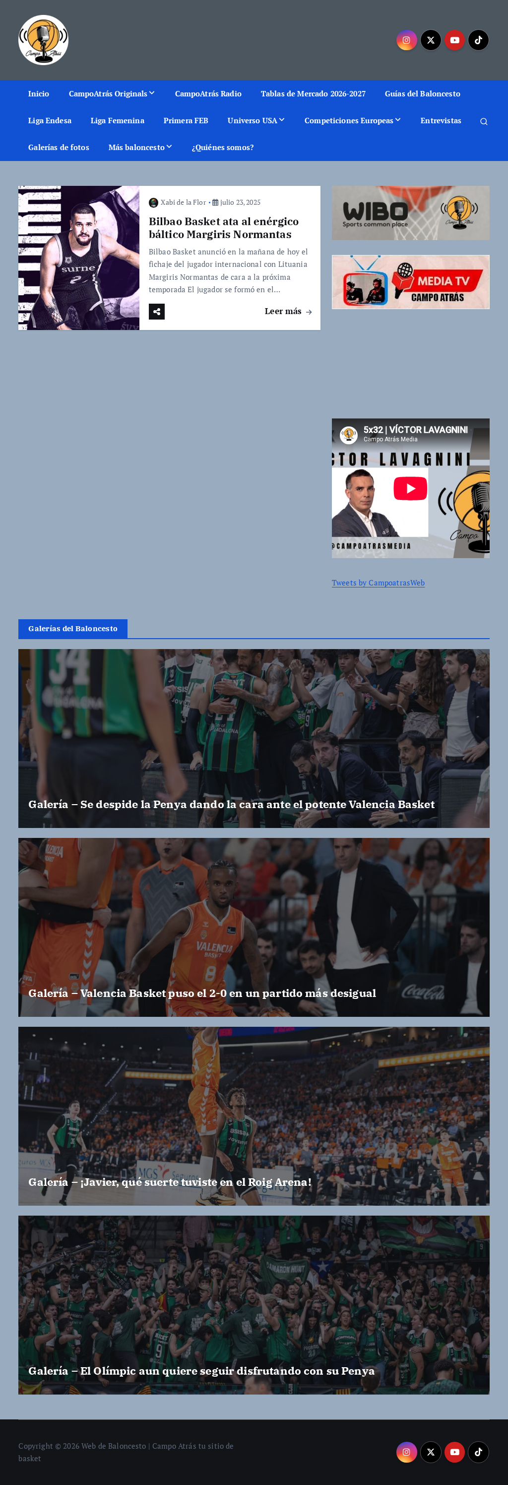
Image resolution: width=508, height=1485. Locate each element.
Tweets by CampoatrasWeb (378, 582)
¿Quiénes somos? (223, 147)
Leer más (284, 311)
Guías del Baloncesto (422, 93)
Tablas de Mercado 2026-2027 (313, 93)
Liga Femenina (117, 120)
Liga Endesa (49, 120)
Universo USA (252, 120)
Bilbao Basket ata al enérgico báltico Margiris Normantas (224, 228)
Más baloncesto (137, 147)
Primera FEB (186, 120)
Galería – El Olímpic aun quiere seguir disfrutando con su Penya (201, 1370)
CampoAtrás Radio (208, 93)
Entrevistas (441, 120)
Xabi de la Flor (183, 202)
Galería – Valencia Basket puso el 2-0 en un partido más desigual (202, 993)
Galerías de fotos (58, 147)
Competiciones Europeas (349, 120)
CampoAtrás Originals (108, 93)
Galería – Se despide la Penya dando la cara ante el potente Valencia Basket (231, 804)
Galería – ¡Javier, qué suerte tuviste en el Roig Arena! (169, 1181)
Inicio (39, 93)
